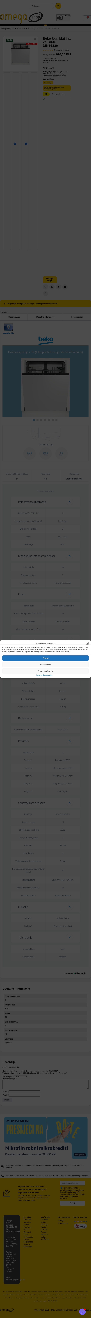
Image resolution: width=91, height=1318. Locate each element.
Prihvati (45, 658)
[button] (87, 643)
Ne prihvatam (45, 664)
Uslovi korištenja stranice (44, 675)
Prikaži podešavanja (45, 671)
